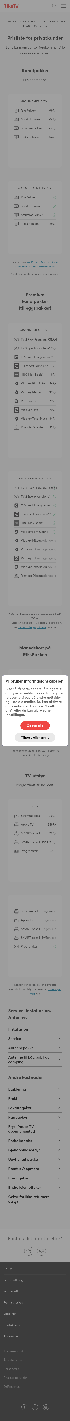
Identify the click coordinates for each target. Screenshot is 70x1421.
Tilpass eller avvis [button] (35, 737)
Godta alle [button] (35, 725)
